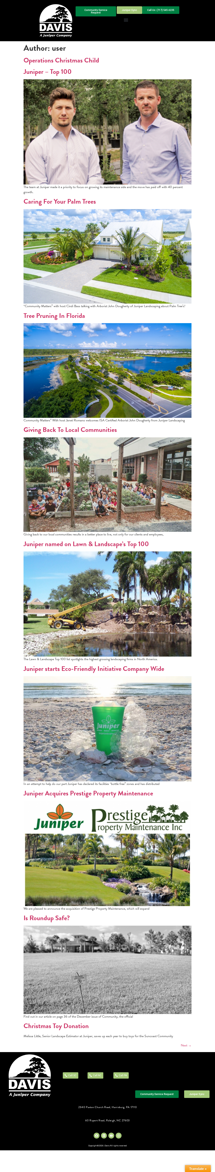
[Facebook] (97, 1136)
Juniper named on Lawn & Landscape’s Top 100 (86, 544)
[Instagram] (119, 1136)
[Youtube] (111, 1136)
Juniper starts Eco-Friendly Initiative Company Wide (94, 669)
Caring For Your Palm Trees (60, 201)
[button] (126, 19)
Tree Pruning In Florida (54, 316)
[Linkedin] (104, 1136)
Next (186, 1045)
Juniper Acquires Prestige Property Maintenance (88, 793)
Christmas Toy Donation (56, 1026)
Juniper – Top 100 (48, 72)
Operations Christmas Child (61, 60)
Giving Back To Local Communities (70, 430)
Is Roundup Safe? (47, 918)
